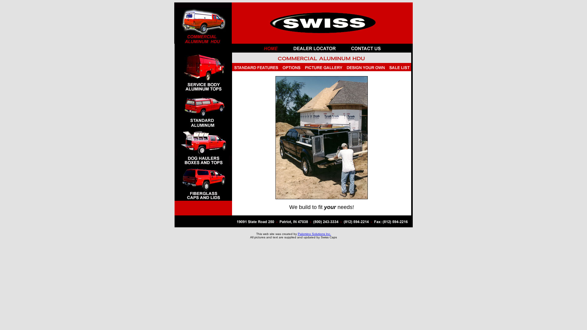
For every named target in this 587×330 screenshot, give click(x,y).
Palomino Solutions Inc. (314, 234)
